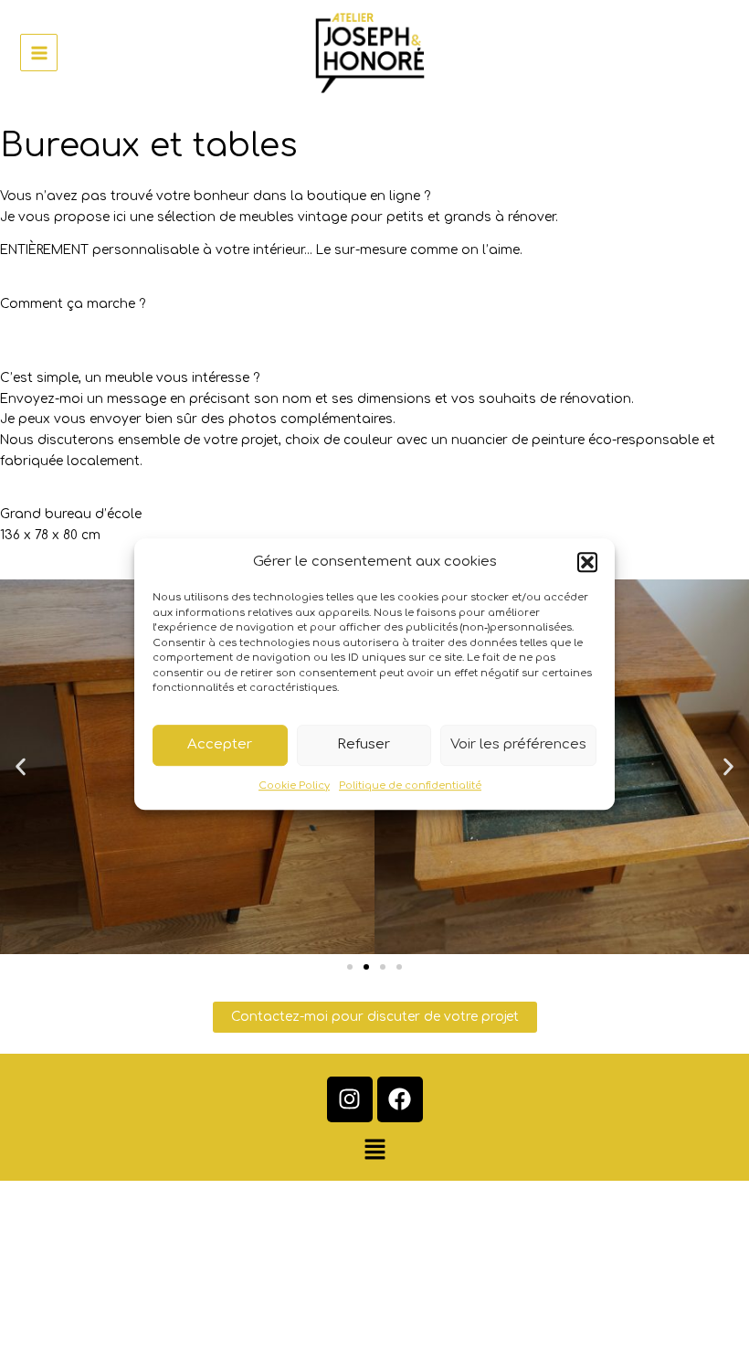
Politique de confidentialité (410, 785)
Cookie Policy (294, 785)
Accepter (219, 744)
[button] (587, 562)
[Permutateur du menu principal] (39, 52)
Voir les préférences (518, 744)
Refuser (363, 744)
